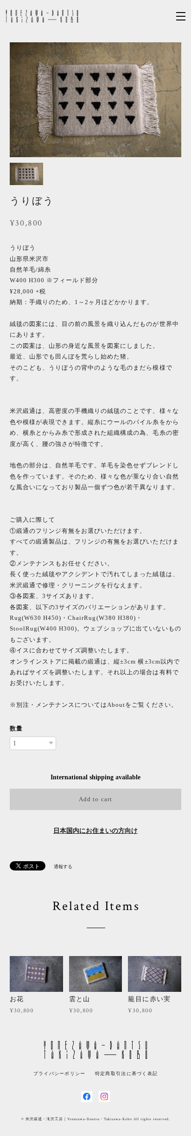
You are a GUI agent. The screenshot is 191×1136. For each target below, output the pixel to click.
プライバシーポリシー (59, 1073)
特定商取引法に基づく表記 (126, 1073)
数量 (16, 728)
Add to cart (95, 799)
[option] (96, 99)
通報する (63, 866)
